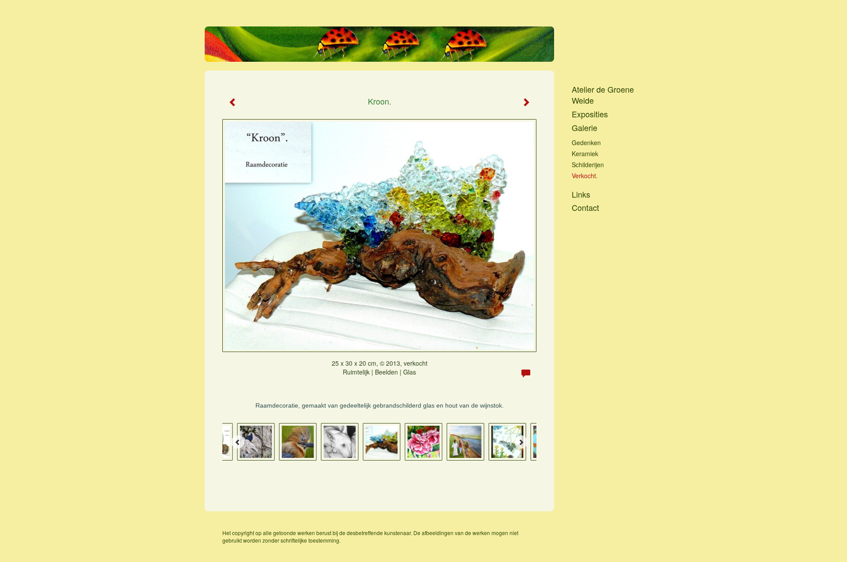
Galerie (584, 127)
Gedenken (586, 142)
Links (581, 194)
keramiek (585, 153)
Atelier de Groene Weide (603, 95)
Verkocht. (585, 175)
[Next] (521, 442)
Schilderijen (588, 164)
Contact (585, 207)
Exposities (590, 114)
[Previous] (237, 442)
